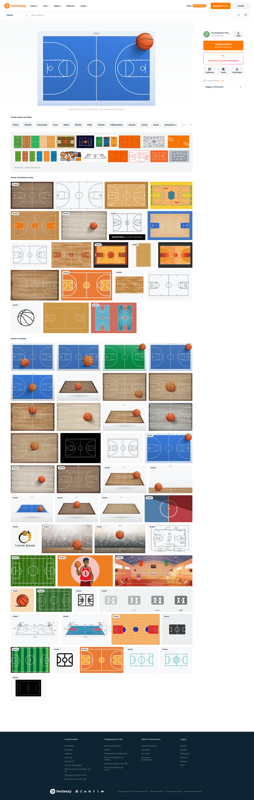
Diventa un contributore (146, 758)
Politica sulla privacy (174, 791)
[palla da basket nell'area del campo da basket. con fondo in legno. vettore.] (79, 387)
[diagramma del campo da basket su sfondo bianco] (127, 225)
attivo (16, 124)
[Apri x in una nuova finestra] (98, 791)
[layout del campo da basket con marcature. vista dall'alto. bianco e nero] (30, 255)
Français (184, 761)
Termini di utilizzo (157, 791)
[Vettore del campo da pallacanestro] (110, 255)
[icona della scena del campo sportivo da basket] (129, 285)
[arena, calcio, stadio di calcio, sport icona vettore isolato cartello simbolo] (177, 629)
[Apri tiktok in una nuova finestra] (94, 791)
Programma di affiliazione (115, 753)
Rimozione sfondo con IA (76, 775)
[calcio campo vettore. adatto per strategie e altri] (30, 660)
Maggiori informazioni (214, 87)
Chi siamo (145, 753)
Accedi (241, 6)
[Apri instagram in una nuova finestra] (81, 791)
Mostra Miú (179, 156)
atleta (66, 124)
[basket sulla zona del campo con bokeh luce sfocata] (67, 538)
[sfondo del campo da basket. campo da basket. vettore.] (169, 225)
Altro (182, 765)
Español (183, 749)
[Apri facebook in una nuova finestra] (77, 791)
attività (27, 124)
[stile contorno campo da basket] (169, 285)
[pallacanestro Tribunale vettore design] (86, 285)
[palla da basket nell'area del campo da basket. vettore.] (125, 479)
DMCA (107, 749)
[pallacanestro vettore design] (22, 600)
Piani (189, 6)
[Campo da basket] (126, 195)
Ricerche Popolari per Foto (116, 763)
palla (89, 124)
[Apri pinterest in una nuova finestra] (90, 791)
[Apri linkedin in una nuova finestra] (85, 791)
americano (42, 124)
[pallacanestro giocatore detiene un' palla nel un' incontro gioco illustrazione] (85, 570)
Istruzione (69, 761)
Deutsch (183, 757)
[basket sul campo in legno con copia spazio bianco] (170, 479)
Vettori (33, 6)
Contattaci (145, 749)
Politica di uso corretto (193, 791)
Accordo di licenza (112, 746)
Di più (83, 6)
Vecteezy (68, 749)
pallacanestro (116, 124)
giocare (132, 124)
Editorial (70, 6)
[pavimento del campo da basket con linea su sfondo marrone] (66, 318)
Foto (45, 6)
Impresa (68, 757)
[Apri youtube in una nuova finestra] (102, 791)
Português (184, 753)
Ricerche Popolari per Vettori (114, 758)
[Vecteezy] (15, 6)
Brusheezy (69, 746)
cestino (101, 124)
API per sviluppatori (73, 765)
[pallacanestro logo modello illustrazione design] (25, 538)
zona (55, 124)
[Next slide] (188, 125)
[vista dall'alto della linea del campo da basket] (79, 195)
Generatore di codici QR (75, 779)
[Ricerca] (238, 15)
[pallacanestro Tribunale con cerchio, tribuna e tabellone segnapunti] (153, 570)
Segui (238, 36)
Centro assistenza (149, 746)
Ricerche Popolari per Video (114, 768)
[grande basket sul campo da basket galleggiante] (76, 508)
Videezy (68, 753)
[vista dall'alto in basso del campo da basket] (32, 195)
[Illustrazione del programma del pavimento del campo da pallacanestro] (171, 195)
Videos (57, 6)
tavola (144, 124)
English (183, 746)
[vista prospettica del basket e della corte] (32, 508)
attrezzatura (170, 124)
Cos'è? (222, 80)
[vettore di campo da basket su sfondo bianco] (143, 255)
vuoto (156, 124)
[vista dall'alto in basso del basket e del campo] (168, 448)
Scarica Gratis (223, 45)
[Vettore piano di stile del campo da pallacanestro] (175, 255)
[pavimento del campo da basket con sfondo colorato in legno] (35, 225)
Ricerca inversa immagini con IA (78, 770)
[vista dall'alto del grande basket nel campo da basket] (84, 225)
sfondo (78, 124)
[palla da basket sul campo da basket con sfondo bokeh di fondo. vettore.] (120, 538)
